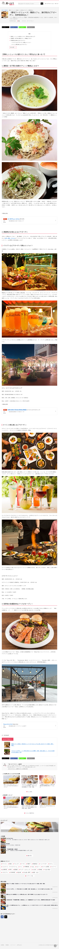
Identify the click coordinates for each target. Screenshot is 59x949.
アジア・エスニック (25, 869)
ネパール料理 (45, 866)
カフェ (25, 20)
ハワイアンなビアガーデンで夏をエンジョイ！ (21, 42)
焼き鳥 (19, 872)
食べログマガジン (8, 4)
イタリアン (5, 872)
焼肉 (10, 863)
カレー (38, 866)
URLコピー (31, 27)
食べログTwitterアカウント (5, 916)
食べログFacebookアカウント (2, 916)
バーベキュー (31, 20)
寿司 (10, 869)
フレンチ (16, 863)
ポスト (5, 27)
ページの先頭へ (55, 946)
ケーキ (23, 863)
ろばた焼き (47, 869)
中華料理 (26, 866)
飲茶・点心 (35, 872)
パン (21, 866)
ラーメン (4, 863)
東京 (19, 20)
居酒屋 (15, 869)
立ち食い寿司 (26, 872)
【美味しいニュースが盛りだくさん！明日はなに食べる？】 (22, 36)
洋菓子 (28, 863)
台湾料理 (4, 869)
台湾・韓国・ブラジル (10, 238)
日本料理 (12, 872)
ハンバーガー (43, 863)
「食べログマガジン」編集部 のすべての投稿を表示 (18, 768)
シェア (13, 27)
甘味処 (40, 869)
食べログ (56, 3)
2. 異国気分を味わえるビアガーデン (17, 40)
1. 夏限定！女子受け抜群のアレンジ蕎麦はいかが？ (21, 38)
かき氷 (34, 869)
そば (32, 866)
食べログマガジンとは (49, 3)
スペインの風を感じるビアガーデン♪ (19, 44)
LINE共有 (22, 27)
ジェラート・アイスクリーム (9, 866)
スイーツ (53, 866)
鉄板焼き (35, 863)
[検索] (42, 4)
